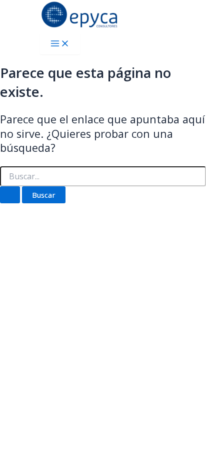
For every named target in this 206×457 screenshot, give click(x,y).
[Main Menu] (60, 43)
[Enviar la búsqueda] (10, 195)
